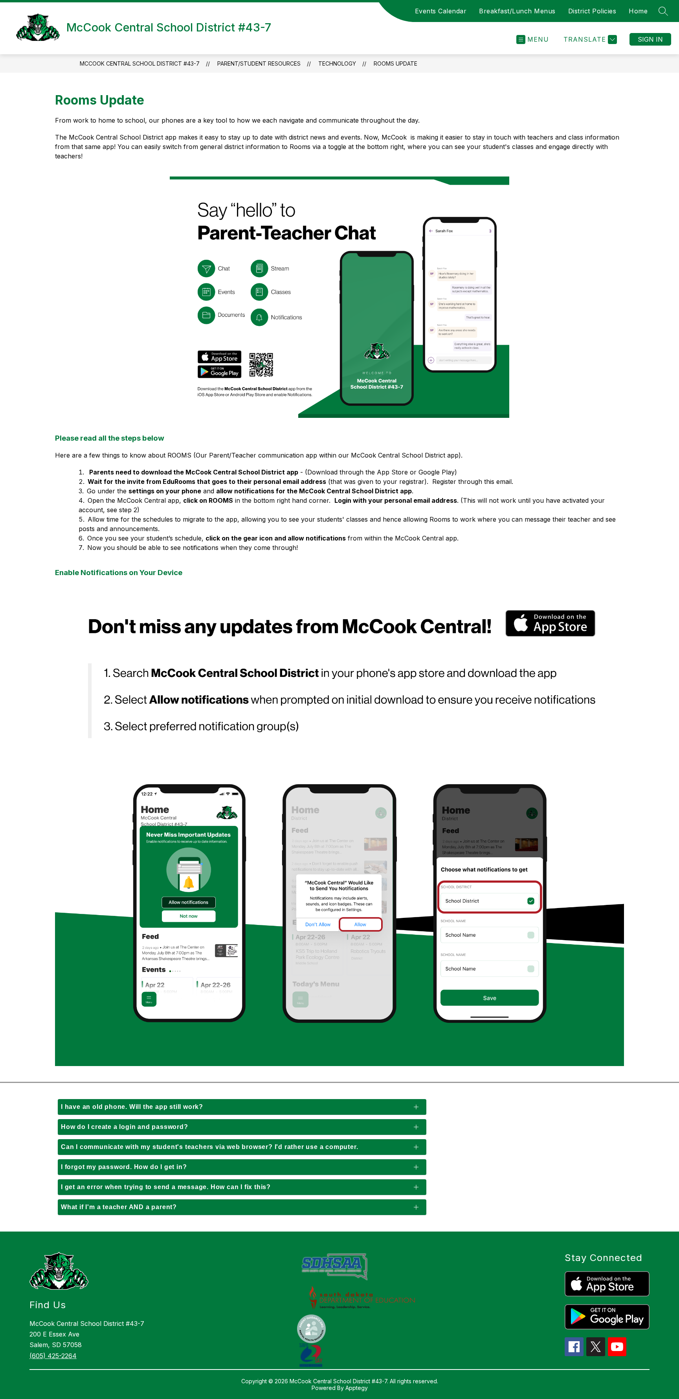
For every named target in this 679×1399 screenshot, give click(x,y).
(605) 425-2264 (53, 1356)
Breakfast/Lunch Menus (517, 11)
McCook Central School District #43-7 (140, 63)
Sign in (650, 39)
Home (638, 11)
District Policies (592, 11)
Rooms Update (395, 63)
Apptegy (356, 1387)
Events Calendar (441, 11)
